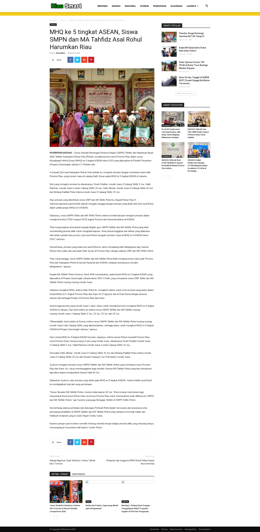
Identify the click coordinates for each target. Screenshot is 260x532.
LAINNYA (191, 6)
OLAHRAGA (176, 6)
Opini (88, 502)
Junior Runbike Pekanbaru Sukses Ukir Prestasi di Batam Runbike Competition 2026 (65, 508)
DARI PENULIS (78, 474)
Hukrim (125, 502)
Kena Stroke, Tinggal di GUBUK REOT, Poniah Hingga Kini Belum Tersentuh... (194, 80)
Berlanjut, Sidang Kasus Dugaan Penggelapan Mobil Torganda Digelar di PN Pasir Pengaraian (136, 508)
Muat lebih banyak (185, 93)
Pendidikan (166, 125)
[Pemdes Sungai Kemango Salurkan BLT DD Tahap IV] (169, 37)
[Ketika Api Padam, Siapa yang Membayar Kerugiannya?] (102, 491)
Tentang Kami (204, 529)
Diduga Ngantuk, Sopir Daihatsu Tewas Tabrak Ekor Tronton (72, 462)
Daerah (63, 20)
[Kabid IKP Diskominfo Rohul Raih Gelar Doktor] (169, 51)
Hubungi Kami (190, 529)
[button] (206, 6)
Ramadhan (60, 53)
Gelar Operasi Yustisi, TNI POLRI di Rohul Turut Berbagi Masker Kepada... (193, 65)
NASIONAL (130, 6)
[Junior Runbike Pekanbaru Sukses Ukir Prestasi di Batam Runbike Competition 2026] (66, 491)
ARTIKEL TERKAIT (59, 474)
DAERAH (116, 6)
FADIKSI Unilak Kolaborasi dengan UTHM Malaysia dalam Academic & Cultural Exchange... (197, 165)
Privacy (164, 529)
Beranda (53, 20)
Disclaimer (154, 529)
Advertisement (176, 529)
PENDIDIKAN (159, 6)
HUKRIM (144, 6)
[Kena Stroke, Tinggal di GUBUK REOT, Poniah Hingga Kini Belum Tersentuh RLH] (169, 81)
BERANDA (103, 6)
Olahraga (54, 502)
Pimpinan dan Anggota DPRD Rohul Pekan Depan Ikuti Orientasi (130, 462)
